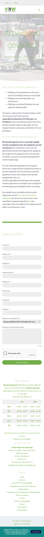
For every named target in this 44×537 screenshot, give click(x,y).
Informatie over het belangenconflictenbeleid (23, 492)
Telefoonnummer (8, 272)
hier (29, 201)
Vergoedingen (23, 489)
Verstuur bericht (22, 362)
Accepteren (36, 532)
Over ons (22, 480)
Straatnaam (6, 281)
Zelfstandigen (22, 510)
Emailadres (6, 263)
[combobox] (22, 322)
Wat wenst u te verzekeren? (11, 318)
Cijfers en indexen (22, 495)
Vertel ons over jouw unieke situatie (13, 327)
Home (22, 477)
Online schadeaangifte (22, 501)
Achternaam (6, 254)
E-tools (22, 498)
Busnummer (6, 291)
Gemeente (6, 300)
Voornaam (5, 245)
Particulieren (22, 507)
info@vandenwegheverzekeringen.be (22, 465)
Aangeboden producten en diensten (23, 486)
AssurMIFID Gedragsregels (22, 483)
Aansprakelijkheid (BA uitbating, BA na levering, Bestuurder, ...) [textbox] (20, 322)
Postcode (5, 309)
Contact (22, 504)
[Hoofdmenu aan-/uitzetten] (39, 9)
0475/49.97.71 (27, 462)
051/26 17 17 (22, 459)
